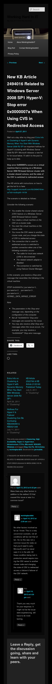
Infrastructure (12, 444)
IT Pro (21, 444)
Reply (15, 506)
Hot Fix (31, 447)
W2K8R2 (37, 444)
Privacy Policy (13, 53)
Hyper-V (20, 441)
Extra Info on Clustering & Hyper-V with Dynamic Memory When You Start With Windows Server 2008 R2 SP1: (15, 388)
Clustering (30, 439)
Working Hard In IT (22, 16)
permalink (38, 449)
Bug (26, 447)
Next (42, 62)
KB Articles (40, 447)
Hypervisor (29, 441)
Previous (12, 62)
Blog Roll (11, 48)
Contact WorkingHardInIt (28, 48)
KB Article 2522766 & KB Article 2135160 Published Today (33, 382)
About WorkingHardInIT (26, 42)
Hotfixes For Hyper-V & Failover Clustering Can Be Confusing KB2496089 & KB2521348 (15, 418)
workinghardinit (15, 449)
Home (10, 42)
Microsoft (29, 444)
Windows (10, 447)
